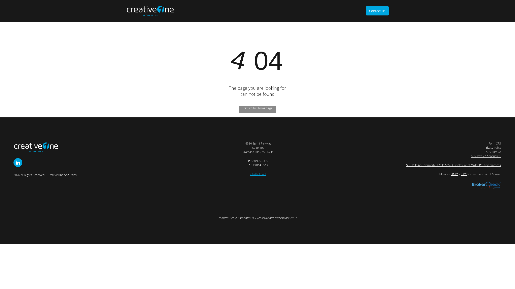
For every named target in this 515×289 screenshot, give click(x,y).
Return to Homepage (258, 108)
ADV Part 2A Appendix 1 (486, 156)
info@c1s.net (258, 174)
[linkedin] (17, 163)
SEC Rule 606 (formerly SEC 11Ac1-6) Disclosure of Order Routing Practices (453, 165)
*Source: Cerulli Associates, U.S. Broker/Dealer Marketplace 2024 (257, 218)
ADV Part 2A (493, 152)
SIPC (464, 174)
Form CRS (495, 143)
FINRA (454, 174)
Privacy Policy (493, 148)
